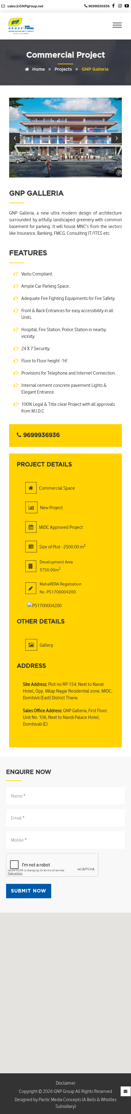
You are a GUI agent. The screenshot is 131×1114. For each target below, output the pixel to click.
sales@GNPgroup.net (25, 6)
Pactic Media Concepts (59, 1099)
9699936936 (98, 6)
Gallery (46, 645)
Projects (63, 69)
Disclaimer (66, 1083)
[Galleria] (65, 138)
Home (38, 69)
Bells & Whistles (101, 1099)
